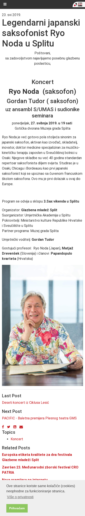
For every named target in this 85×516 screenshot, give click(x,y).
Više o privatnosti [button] (20, 497)
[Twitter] (8, 427)
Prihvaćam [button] (17, 508)
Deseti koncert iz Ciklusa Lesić (25, 403)
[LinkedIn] (14, 427)
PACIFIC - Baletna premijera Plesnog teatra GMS (39, 418)
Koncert (17, 439)
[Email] (21, 427)
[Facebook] (3, 427)
